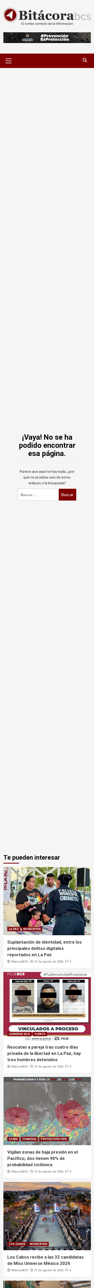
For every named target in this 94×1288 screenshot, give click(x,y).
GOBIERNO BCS (19, 1034)
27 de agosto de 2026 (48, 961)
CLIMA (13, 1139)
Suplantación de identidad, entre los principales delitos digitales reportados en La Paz (44, 948)
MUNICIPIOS (32, 929)
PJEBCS (39, 1034)
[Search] (85, 60)
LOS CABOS (17, 1244)
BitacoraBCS (19, 961)
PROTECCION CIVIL (54, 1139)
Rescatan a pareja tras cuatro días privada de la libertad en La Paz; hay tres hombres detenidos (44, 1053)
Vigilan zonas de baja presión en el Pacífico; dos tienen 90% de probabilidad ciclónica (42, 1158)
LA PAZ (14, 929)
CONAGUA (29, 1139)
